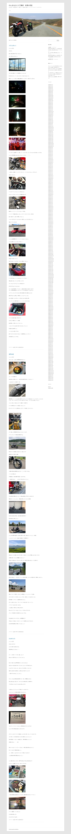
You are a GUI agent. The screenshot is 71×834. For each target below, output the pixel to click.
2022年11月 (50, 144)
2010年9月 (50, 294)
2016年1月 (50, 251)
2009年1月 (50, 321)
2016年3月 (50, 249)
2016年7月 (50, 243)
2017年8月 (50, 226)
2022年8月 (50, 148)
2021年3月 (50, 171)
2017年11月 (50, 222)
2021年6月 (50, 167)
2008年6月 (50, 330)
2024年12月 (50, 111)
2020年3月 (50, 187)
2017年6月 (50, 229)
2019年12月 (50, 191)
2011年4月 (50, 285)
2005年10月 (50, 373)
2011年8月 (50, 279)
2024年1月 (50, 126)
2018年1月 (50, 219)
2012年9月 (50, 262)
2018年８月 (12, 638)
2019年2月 (50, 203)
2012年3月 (50, 270)
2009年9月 (50, 310)
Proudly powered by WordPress (13, 829)
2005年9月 (50, 374)
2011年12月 (50, 274)
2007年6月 (50, 346)
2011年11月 (50, 275)
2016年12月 (50, 237)
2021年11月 (50, 160)
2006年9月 (50, 358)
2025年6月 (50, 103)
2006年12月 (50, 354)
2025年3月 (50, 107)
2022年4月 (50, 154)
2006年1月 (50, 369)
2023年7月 (50, 134)
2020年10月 (50, 178)
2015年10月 (50, 255)
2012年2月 (50, 271)
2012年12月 (50, 258)
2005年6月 (50, 378)
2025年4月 (50, 106)
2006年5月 (50, 364)
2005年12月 (50, 370)
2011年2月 (50, 287)
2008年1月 (50, 337)
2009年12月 (50, 306)
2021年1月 (50, 174)
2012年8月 (50, 263)
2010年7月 (50, 297)
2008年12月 (50, 322)
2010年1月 (50, 305)
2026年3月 (50, 91)
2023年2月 (50, 140)
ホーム (10, 10)
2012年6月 (50, 266)
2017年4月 (50, 231)
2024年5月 (50, 120)
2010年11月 (50, 291)
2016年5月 (50, 246)
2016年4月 (50, 247)
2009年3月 (50, 318)
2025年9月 (50, 99)
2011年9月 (50, 278)
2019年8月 (50, 195)
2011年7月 (50, 281)
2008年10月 (50, 325)
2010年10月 (50, 293)
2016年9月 (50, 241)
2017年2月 (50, 234)
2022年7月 (50, 150)
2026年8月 (50, 84)
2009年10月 (50, 309)
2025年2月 (50, 108)
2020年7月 (50, 182)
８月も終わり (12, 45)
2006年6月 (50, 362)
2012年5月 (50, 267)
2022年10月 (50, 146)
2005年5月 (50, 380)
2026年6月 (50, 87)
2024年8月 (50, 116)
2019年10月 (50, 194)
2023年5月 (50, 136)
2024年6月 (50, 119)
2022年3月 (50, 155)
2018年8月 (50, 211)
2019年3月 (50, 202)
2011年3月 (50, 286)
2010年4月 (50, 301)
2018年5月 (50, 215)
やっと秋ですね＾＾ (51, 72)
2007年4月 (50, 349)
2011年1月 (50, 289)
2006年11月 (50, 356)
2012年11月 (50, 259)
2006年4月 (50, 365)
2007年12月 (50, 338)
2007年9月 (50, 342)
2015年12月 (50, 253)
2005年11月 (50, 372)
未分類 (14, 347)
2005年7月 (50, 377)
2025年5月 (50, 104)
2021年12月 (50, 159)
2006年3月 (50, 366)
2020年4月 (50, 186)
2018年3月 (50, 218)
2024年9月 (50, 115)
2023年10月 (50, 130)
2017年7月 (50, 227)
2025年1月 (50, 110)
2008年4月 (50, 333)
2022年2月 (50, 156)
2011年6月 (50, 282)
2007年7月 (50, 345)
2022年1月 (50, 158)
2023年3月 (50, 139)
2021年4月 (50, 170)
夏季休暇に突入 (50, 59)
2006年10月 (50, 357)
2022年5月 (50, 152)
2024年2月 (50, 124)
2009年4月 (50, 317)
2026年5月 (50, 88)
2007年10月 (50, 341)
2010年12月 (50, 290)
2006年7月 (50, 361)
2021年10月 (50, 162)
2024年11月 (50, 112)
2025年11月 (50, 96)
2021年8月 (50, 164)
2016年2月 (50, 250)
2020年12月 (50, 175)
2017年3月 (50, 233)
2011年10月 (50, 277)
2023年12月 (50, 127)
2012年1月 (50, 273)
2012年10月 (50, 261)
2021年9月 (50, 163)
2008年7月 (50, 329)
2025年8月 (50, 100)
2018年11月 (50, 207)
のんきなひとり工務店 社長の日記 (20, 5)
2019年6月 (50, 198)
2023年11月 (50, 128)
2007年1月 (50, 353)
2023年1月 (50, 142)
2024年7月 (50, 118)
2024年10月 (50, 114)
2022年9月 (50, 147)
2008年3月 (50, 334)
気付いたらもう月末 (51, 68)
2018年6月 (50, 214)
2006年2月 (50, 368)
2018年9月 (50, 210)
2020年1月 (50, 190)
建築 (49, 386)
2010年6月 (50, 298)
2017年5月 (50, 230)
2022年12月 (50, 143)
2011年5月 (50, 283)
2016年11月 (50, 238)
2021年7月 (50, 166)
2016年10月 (50, 239)
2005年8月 (50, 376)
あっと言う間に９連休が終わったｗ (54, 52)
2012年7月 (50, 265)
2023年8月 (50, 132)
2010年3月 (50, 302)
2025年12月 (50, 95)
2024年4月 (50, 122)
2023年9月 (50, 131)
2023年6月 (50, 135)
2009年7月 (50, 313)
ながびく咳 (50, 75)
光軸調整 (49, 47)
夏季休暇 (11, 354)
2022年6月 (50, 151)
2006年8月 (50, 360)
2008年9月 (50, 326)
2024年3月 (50, 123)
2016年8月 (50, 242)
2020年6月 (50, 183)
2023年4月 (50, 138)
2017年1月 (50, 235)
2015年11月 (50, 254)
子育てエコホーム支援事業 (52, 76)
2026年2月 (50, 92)
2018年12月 (50, 206)
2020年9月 (50, 179)
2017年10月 (50, 223)
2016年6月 (50, 245)
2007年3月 (50, 350)
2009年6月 (50, 314)
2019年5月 (50, 199)
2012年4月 (50, 269)
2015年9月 (50, 257)
